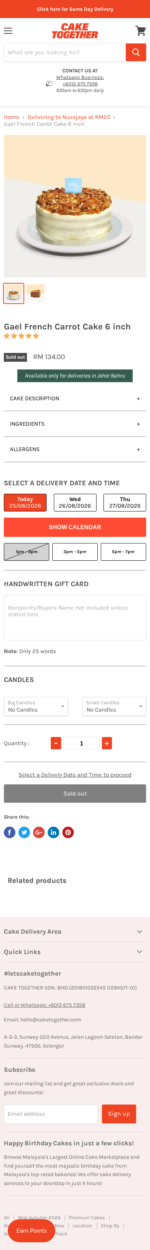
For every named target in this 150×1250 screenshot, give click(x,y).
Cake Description (34, 398)
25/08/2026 (25, 502)
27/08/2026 (125, 502)
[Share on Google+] (39, 832)
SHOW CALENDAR (75, 527)
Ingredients (27, 423)
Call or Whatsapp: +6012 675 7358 (44, 1005)
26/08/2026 (75, 502)
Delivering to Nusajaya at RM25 (69, 117)
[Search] (136, 52)
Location (82, 1225)
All (7, 1217)
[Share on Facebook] (9, 832)
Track (61, 1234)
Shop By (110, 1225)
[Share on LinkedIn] (53, 832)
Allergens (25, 449)
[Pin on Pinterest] (68, 832)
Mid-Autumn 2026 (39, 1217)
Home (11, 117)
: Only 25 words (30, 651)
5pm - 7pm (123, 551)
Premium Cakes (87, 1217)
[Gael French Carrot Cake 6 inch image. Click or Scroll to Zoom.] (75, 206)
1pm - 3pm (27, 551)
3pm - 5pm (75, 551)
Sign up (119, 1113)
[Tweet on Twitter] (24, 832)
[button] (21, 336)
